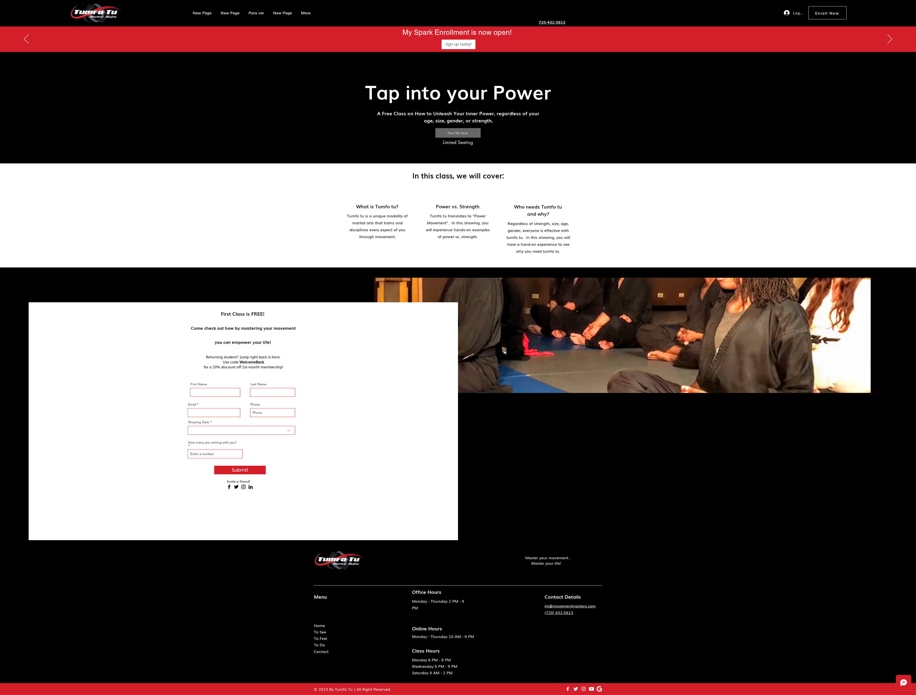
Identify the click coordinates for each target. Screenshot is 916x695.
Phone (255, 404)
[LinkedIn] (251, 487)
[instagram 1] (583, 689)
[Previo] (26, 39)
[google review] (599, 689)
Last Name (258, 384)
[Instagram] (243, 487)
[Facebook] (229, 487)
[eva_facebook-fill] (568, 689)
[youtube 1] (591, 689)
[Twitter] (236, 487)
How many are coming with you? (212, 442)
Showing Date (198, 422)
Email (192, 404)
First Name (199, 384)
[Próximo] (889, 39)
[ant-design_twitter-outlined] (575, 689)
